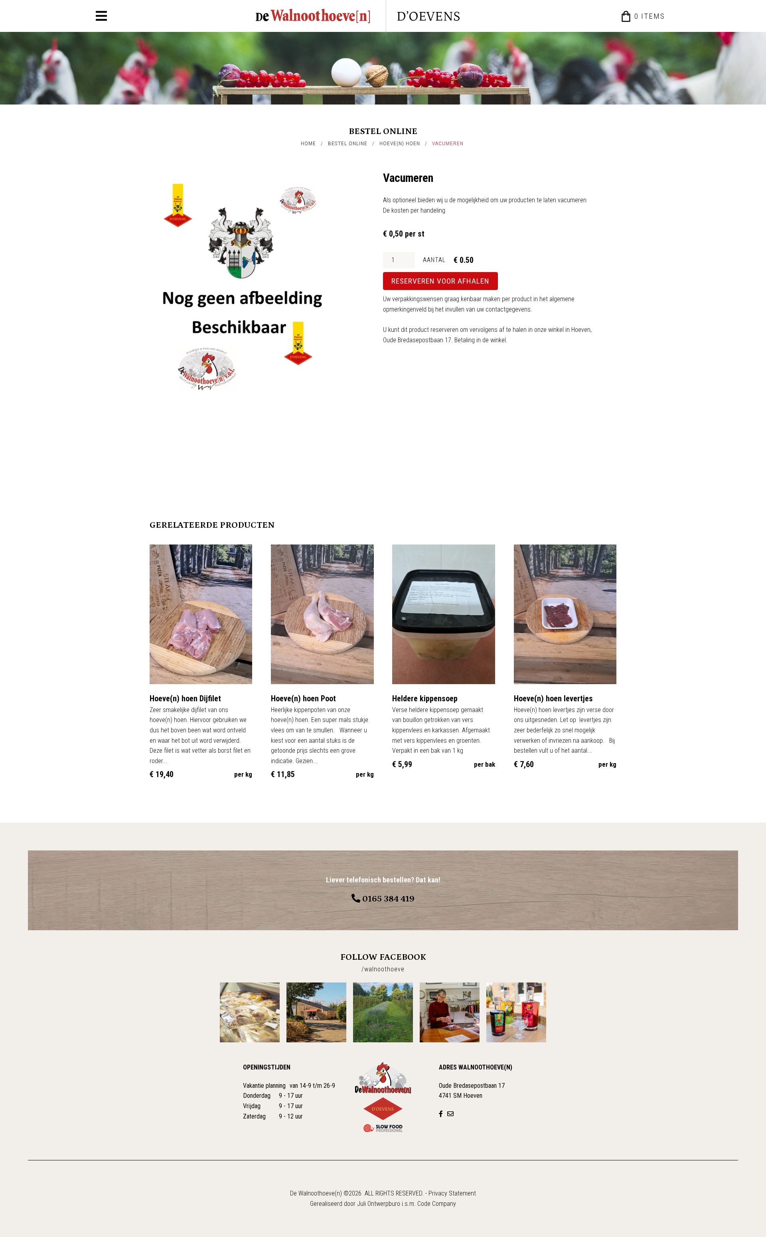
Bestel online (347, 143)
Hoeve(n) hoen (399, 143)
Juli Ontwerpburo (378, 1203)
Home (308, 143)
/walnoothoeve (383, 969)
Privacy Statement (452, 1193)
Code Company (436, 1203)
